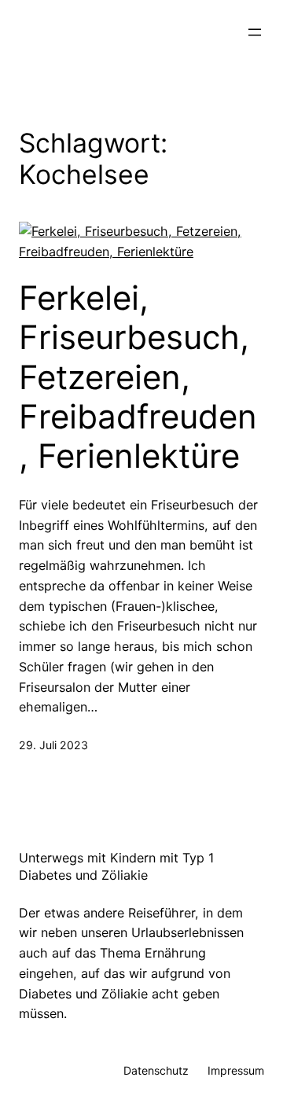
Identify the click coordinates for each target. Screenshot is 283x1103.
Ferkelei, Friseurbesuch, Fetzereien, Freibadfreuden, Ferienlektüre (138, 377)
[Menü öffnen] (254, 32)
